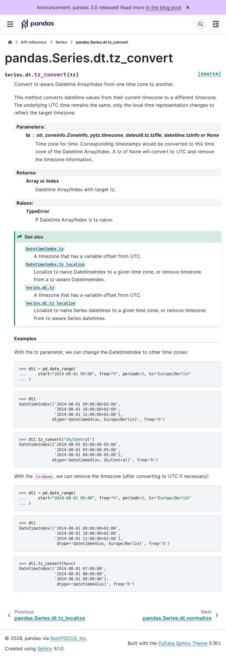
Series (61, 42)
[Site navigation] (10, 24)
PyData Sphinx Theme (182, 643)
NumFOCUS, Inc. (68, 638)
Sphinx (44, 648)
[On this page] (215, 24)
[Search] (201, 24)
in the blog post (163, 7)
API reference (34, 42)
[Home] (10, 42)
